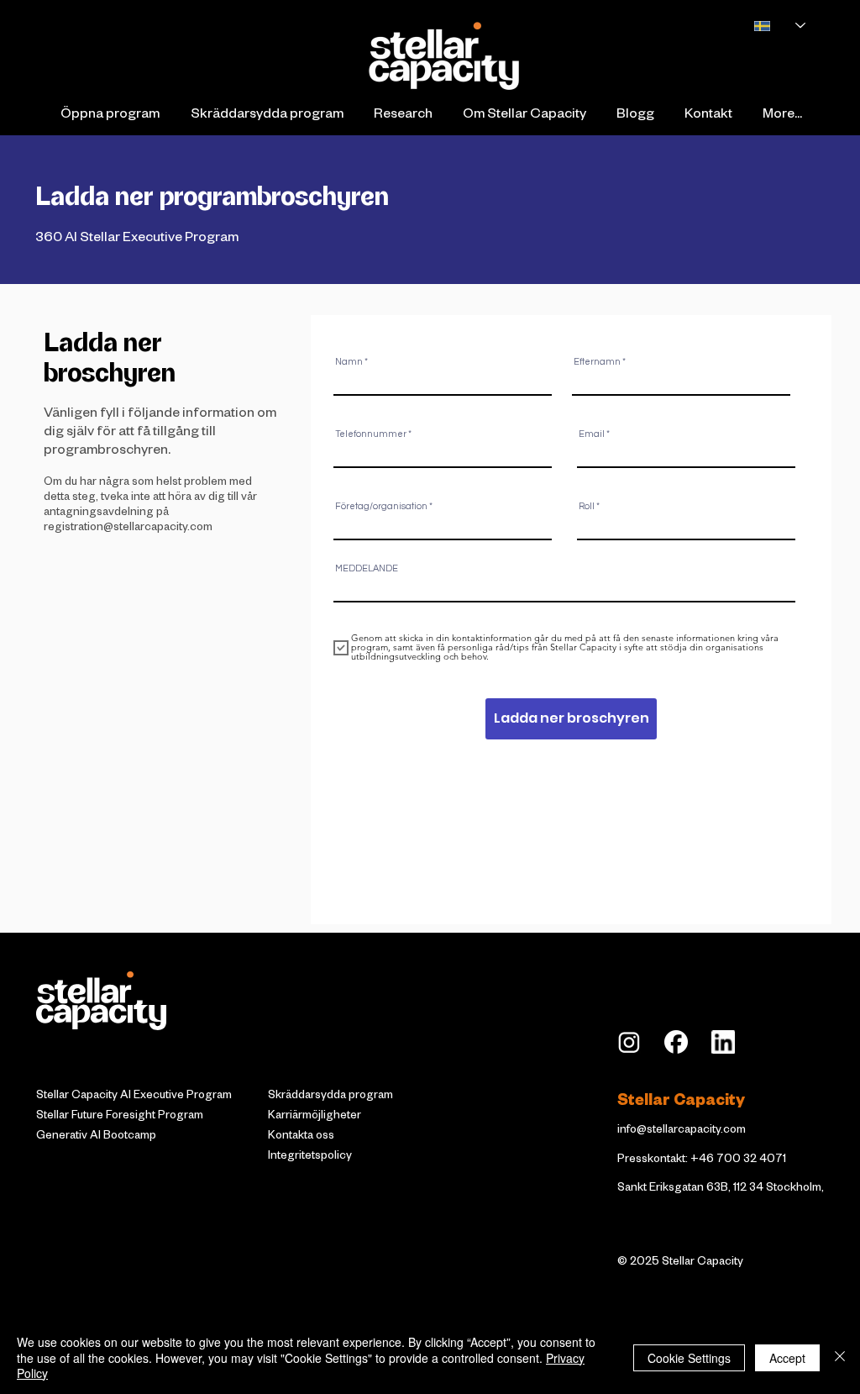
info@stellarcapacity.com (681, 1131)
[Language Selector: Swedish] (770, 26)
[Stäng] (840, 1357)
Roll (587, 506)
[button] (110, 116)
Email (592, 434)
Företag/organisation (381, 506)
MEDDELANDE (366, 568)
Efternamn (597, 361)
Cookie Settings (689, 1357)
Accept (787, 1357)
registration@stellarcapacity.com (128, 529)
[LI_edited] (723, 1042)
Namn (349, 361)
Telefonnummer (370, 434)
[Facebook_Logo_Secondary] (676, 1042)
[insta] (629, 1042)
